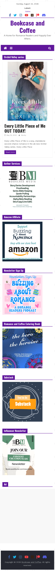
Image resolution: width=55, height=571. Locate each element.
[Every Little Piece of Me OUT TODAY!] (27, 63)
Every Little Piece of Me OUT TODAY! (24, 128)
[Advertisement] (27, 516)
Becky (23, 135)
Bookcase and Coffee (27, 26)
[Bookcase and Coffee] (5, 48)
